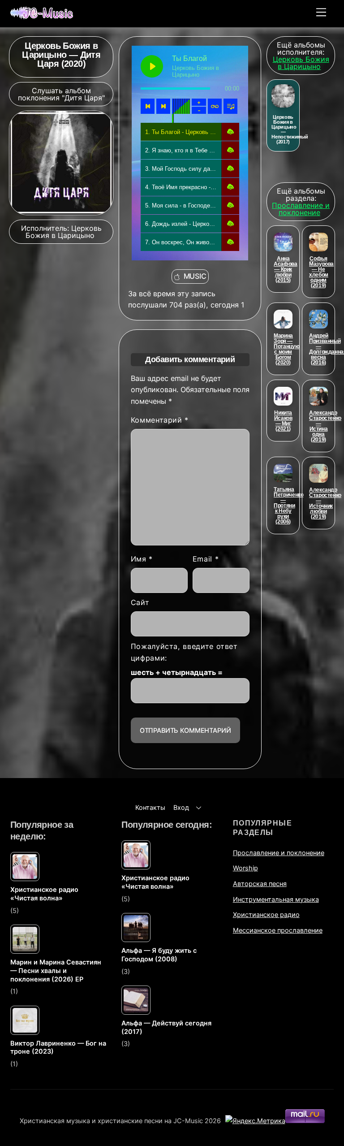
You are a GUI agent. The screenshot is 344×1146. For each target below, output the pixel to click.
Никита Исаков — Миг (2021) (283, 421)
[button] (230, 132)
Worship (245, 868)
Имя (142, 558)
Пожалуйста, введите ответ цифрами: (184, 652)
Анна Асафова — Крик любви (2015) (285, 269)
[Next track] (163, 106)
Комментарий (160, 419)
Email (206, 558)
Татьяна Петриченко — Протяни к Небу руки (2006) (288, 505)
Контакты (150, 807)
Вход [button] (181, 807)
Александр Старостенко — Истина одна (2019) (325, 426)
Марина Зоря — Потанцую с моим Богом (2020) (286, 349)
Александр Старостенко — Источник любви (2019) (325, 503)
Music (195, 276)
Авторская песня (260, 883)
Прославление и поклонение (278, 852)
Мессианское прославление (277, 930)
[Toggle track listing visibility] (230, 106)
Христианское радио (266, 914)
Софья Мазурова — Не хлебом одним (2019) (321, 272)
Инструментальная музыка (276, 899)
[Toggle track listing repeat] (215, 106)
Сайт (140, 602)
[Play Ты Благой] (152, 66)
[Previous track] (148, 106)
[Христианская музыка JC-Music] (41, 15)
